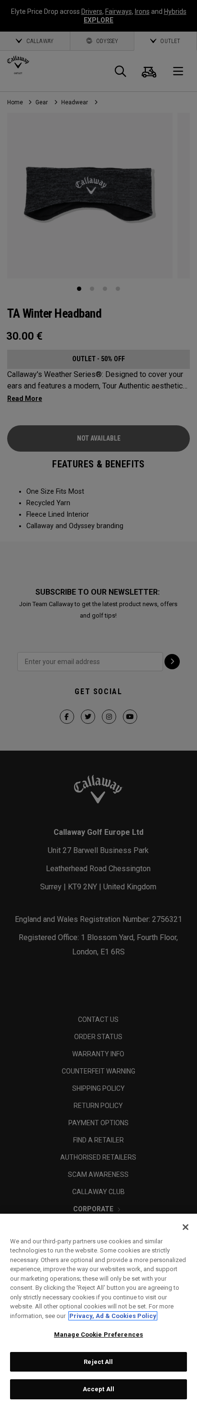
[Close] (185, 1227)
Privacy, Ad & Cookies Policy (112, 1315)
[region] (98, 1310)
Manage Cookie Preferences (98, 1334)
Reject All (98, 1361)
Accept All (98, 1389)
